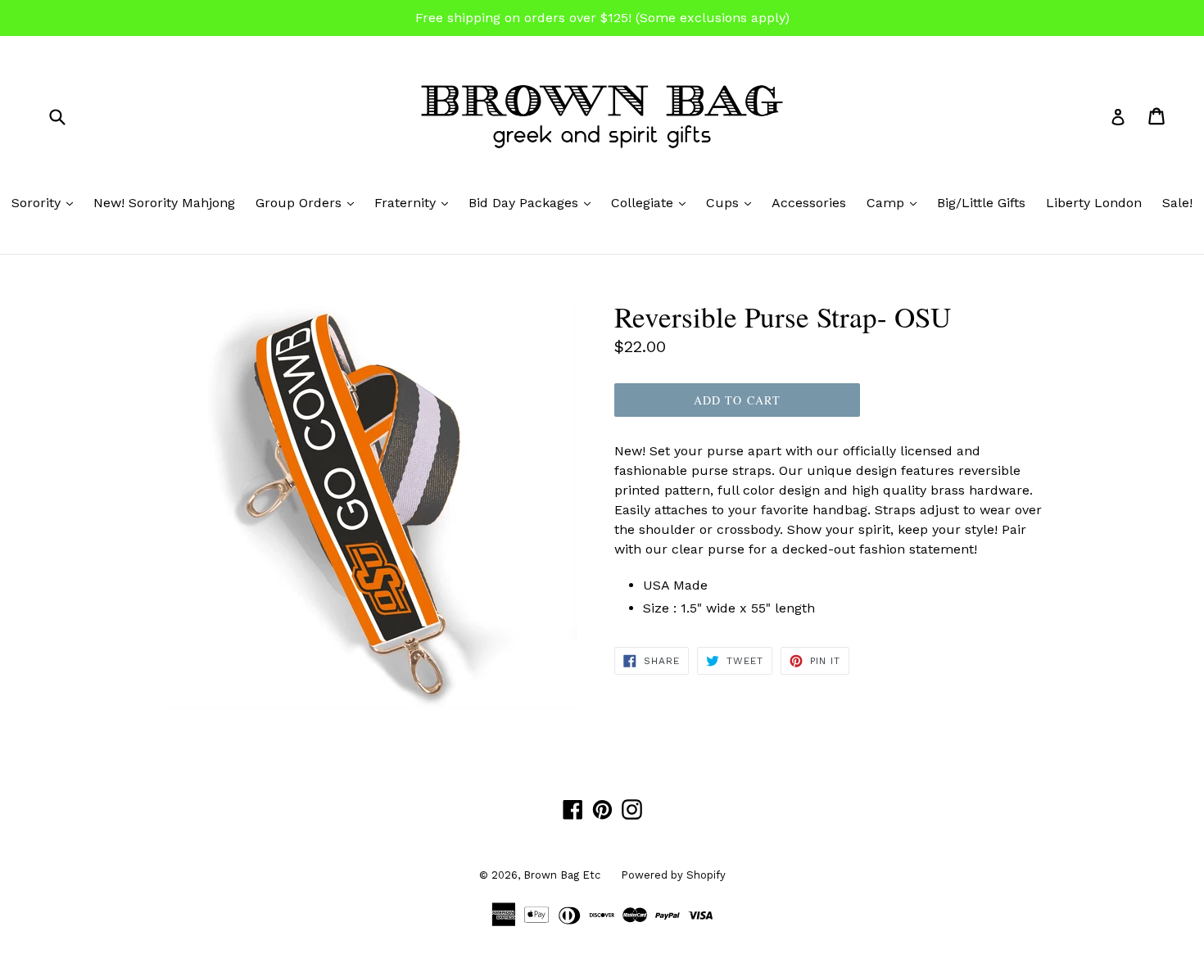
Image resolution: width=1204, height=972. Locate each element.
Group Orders (309, 202)
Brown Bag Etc (561, 875)
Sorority (46, 202)
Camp (896, 202)
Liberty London (1094, 202)
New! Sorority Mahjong (164, 202)
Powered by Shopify (673, 875)
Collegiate (652, 202)
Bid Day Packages (533, 202)
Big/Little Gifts (981, 202)
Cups (732, 202)
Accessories (809, 202)
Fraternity (415, 202)
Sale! (1177, 202)
